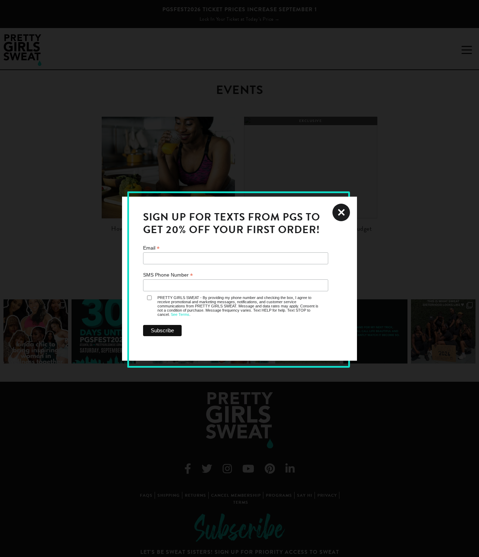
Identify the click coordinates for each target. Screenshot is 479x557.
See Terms (180, 314)
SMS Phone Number (168, 275)
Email (151, 248)
